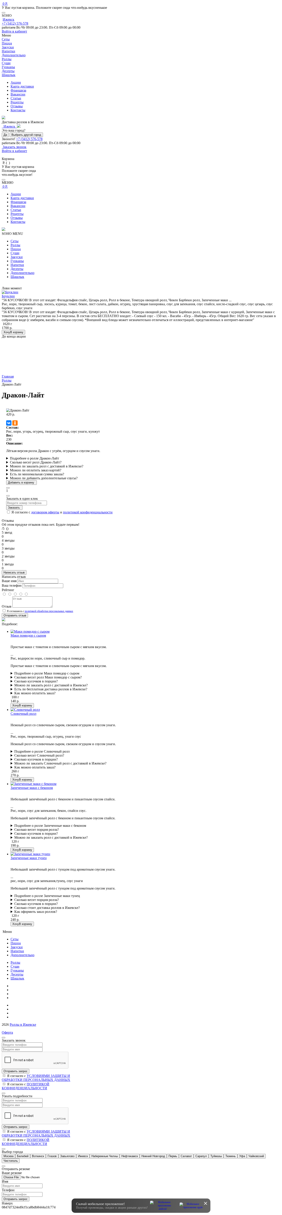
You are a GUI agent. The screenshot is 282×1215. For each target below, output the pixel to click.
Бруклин (8, 296)
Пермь (173, 1156)
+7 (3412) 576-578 (15, 23)
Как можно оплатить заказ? (35, 693)
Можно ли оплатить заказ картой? (35, 470)
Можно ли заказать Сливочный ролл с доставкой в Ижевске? (60, 763)
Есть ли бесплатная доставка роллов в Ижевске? (50, 689)
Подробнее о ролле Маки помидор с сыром (46, 673)
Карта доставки (22, 86)
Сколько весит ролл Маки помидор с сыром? (48, 677)
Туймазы (216, 1156)
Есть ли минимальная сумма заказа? (37, 474)
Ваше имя (9, 581)
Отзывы (17, 106)
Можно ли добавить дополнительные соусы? (44, 478)
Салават (186, 1156)
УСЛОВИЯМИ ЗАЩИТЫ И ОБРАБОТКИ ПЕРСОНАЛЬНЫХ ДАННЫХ (36, 1078)
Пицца (16, 249)
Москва (8, 1156)
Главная (16, 986)
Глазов (52, 1156)
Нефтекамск (129, 1156)
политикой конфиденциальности (88, 512)
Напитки (17, 265)
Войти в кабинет (14, 31)
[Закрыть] (3, 12)
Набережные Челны (104, 1156)
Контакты (18, 110)
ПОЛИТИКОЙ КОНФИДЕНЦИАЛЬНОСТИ (25, 1086)
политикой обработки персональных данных (49, 611)
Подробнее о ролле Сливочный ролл (42, 751)
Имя (5, 1181)
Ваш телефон (12, 585)
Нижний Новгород (153, 1156)
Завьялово (67, 1156)
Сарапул (201, 1156)
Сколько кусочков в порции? (36, 681)
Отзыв (6, 606)
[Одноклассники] (15, 423)
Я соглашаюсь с (39, 611)
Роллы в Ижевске (23, 1024)
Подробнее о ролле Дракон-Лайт (34, 458)
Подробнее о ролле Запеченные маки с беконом (50, 825)
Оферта (7, 1032)
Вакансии (18, 94)
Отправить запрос (16, 1071)
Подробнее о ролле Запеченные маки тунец (47, 896)
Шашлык (17, 277)
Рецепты (17, 102)
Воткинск (38, 1156)
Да (5, 134)
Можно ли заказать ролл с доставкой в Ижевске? (46, 466)
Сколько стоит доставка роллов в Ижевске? (47, 908)
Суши (15, 253)
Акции (16, 82)
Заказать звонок (14, 147)
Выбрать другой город (26, 134)
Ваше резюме (12, 1173)
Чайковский (256, 1156)
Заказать (14, 507)
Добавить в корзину (21, 482)
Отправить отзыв (15, 615)
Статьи (16, 98)
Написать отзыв (14, 572)
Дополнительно (22, 273)
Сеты (15, 241)
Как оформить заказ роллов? (35, 912)
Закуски (17, 257)
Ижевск (8, 19)
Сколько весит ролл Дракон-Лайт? (35, 462)
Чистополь (11, 1160)
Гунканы (17, 261)
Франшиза (18, 90)
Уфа (242, 1156)
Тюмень (230, 1156)
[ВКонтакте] (8, 423)
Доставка (17, 1013)
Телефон (8, 1190)
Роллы (15, 245)
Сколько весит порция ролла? (36, 829)
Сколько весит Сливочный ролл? (39, 755)
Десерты (17, 269)
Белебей (22, 1156)
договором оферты (45, 512)
